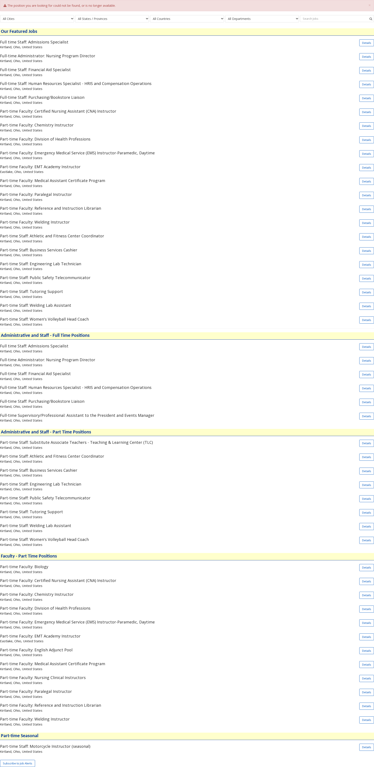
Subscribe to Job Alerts (17, 763)
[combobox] (37, 18)
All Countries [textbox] (161, 19)
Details (366, 43)
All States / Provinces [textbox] (92, 19)
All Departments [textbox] (239, 19)
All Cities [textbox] (9, 19)
